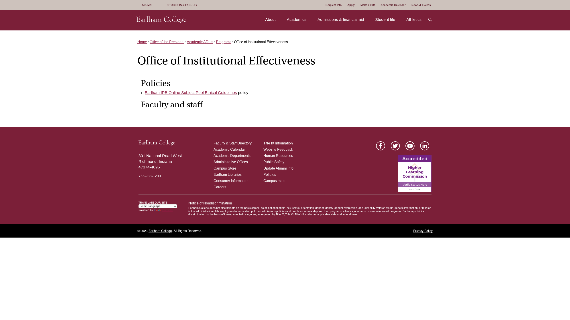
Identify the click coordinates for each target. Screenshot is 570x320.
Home (142, 42)
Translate (167, 210)
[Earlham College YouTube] (410, 145)
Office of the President (167, 42)
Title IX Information (278, 143)
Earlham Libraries (228, 174)
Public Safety (273, 162)
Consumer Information (231, 181)
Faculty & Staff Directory (233, 143)
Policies (269, 174)
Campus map (274, 181)
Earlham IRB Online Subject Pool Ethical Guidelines (191, 92)
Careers (220, 187)
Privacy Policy (423, 230)
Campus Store (225, 168)
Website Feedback (278, 149)
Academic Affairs (200, 42)
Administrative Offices (231, 162)
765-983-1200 (149, 176)
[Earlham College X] (395, 145)
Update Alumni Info (278, 168)
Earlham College (160, 230)
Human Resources (278, 156)
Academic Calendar (229, 149)
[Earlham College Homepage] (161, 20)
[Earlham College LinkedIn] (424, 145)
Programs (223, 42)
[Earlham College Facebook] (380, 145)
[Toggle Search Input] (430, 19)
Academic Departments (232, 156)
